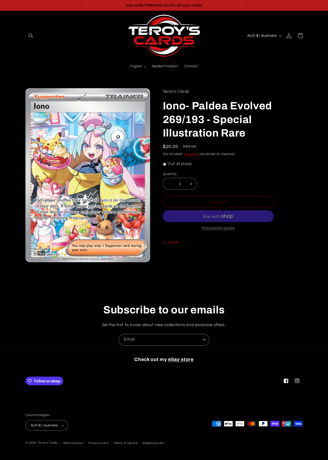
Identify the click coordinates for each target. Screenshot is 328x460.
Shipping (191, 154)
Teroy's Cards (48, 442)
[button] (30, 35)
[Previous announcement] (81, 5)
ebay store (181, 359)
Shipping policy (153, 443)
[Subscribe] (203, 340)
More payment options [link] (218, 228)
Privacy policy (98, 443)
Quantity (170, 174)
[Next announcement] (246, 5)
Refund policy (73, 443)
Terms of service (126, 443)
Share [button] (174, 242)
